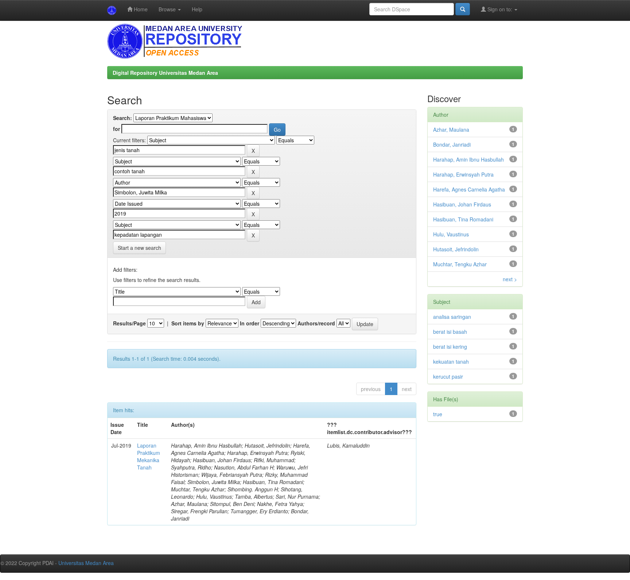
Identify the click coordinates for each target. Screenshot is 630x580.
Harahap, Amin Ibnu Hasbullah (468, 159)
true (437, 414)
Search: (122, 117)
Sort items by (187, 323)
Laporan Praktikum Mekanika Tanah (148, 456)
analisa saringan (452, 316)
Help (197, 9)
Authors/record (316, 323)
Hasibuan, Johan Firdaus (462, 204)
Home (140, 9)
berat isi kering (450, 346)
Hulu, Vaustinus (451, 234)
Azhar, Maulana (451, 129)
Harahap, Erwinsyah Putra (463, 174)
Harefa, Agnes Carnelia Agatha (469, 189)
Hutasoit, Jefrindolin (456, 249)
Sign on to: (500, 9)
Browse (168, 9)
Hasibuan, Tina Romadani (463, 219)
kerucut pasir (448, 376)
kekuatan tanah (451, 361)
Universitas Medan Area (86, 563)
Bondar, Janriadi (452, 144)
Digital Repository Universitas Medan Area (165, 72)
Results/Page (129, 323)
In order (249, 323)
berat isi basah (450, 331)
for (116, 128)
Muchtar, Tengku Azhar (460, 264)
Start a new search (139, 247)
